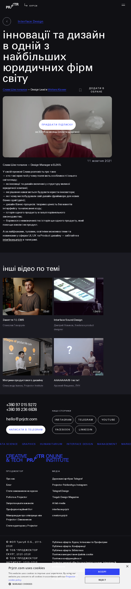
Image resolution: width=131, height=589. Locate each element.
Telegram (85, 419)
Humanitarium (43, 444)
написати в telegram (26, 429)
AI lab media (58, 503)
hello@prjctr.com (21, 419)
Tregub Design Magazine (65, 497)
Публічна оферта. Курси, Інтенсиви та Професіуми (79, 542)
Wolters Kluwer (57, 89)
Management (99, 444)
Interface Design (30, 21)
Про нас (10, 478)
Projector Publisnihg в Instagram (69, 484)
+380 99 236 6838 (21, 409)
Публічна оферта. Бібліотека (67, 550)
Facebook (62, 429)
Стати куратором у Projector (22, 525)
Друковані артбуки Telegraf (67, 478)
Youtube (108, 419)
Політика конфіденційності (66, 558)
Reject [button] (102, 579)
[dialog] (65, 576)
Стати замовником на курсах (22, 491)
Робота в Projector (16, 497)
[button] (45, 584)
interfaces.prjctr (12, 239)
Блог (8, 484)
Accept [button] (102, 571)
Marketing (121, 444)
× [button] (127, 566)
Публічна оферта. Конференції (69, 546)
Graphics (21, 444)
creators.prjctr (60, 515)
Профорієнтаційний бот (19, 509)
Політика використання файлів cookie (72, 554)
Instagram (63, 419)
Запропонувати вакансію (20, 503)
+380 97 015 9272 (21, 404)
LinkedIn (85, 429)
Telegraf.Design (60, 491)
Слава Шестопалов (15, 89)
